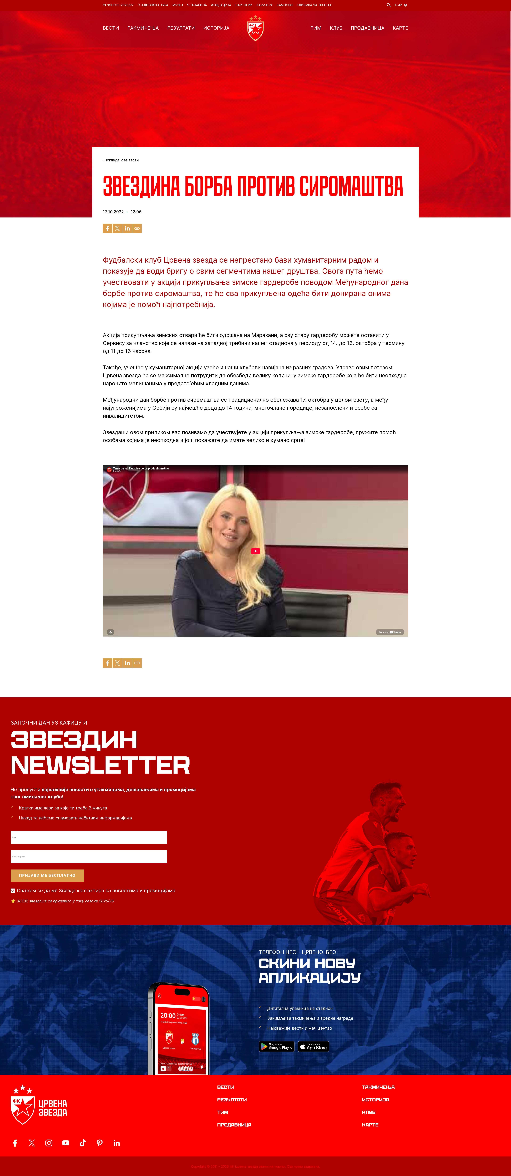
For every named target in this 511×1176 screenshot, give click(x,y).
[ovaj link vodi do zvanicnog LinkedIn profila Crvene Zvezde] (116, 1143)
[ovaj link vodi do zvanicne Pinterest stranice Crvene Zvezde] (99, 1143)
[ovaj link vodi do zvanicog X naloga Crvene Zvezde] (32, 1143)
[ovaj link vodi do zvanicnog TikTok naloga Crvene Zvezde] (83, 1143)
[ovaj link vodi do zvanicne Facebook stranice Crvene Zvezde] (15, 1143)
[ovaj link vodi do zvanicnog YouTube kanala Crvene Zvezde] (65, 1143)
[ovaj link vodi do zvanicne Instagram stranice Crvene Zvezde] (49, 1143)
